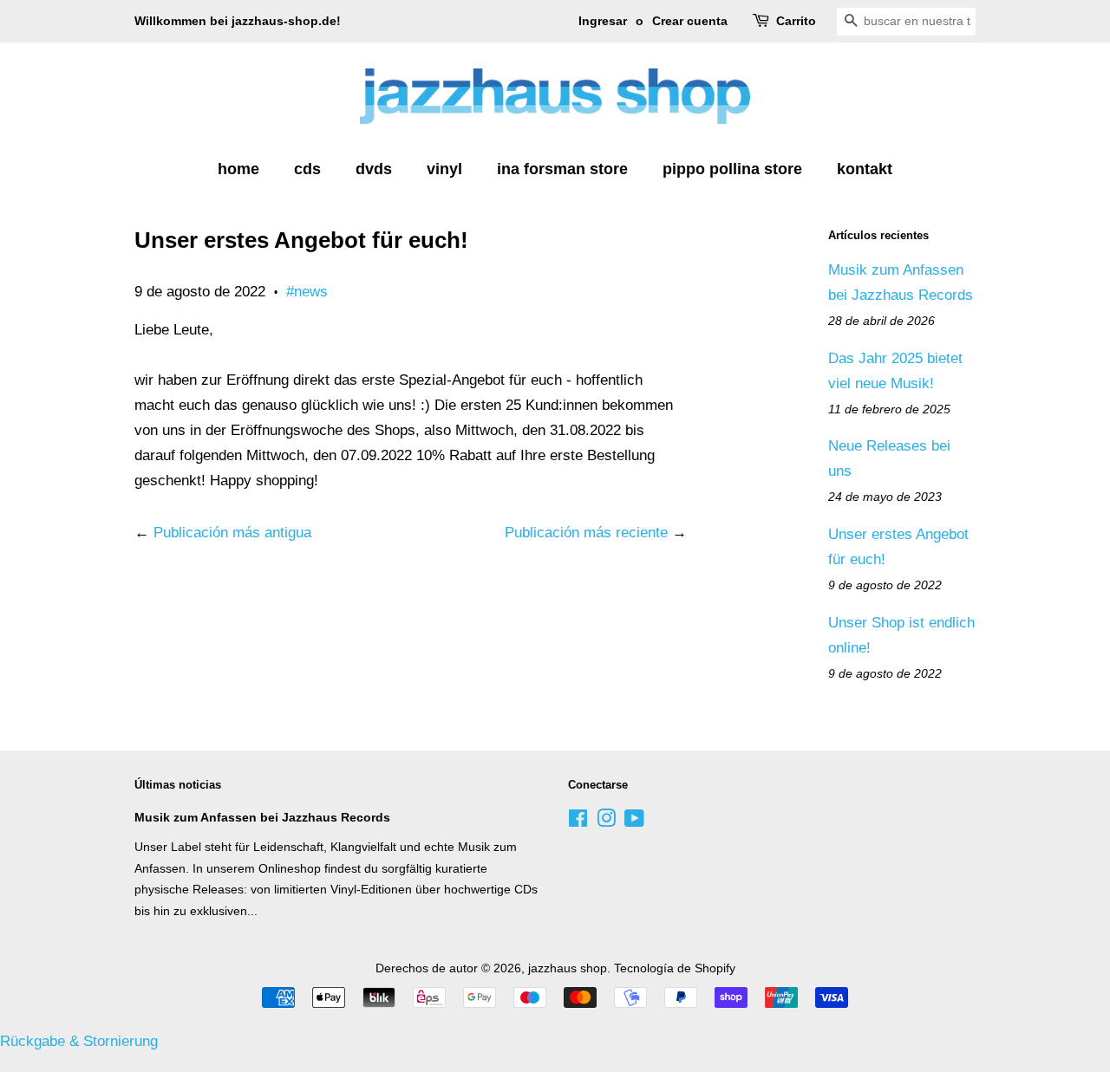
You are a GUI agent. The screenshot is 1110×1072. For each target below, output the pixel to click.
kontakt (864, 169)
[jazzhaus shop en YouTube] (634, 821)
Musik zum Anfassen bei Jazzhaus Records (262, 817)
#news (307, 291)
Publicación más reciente (586, 532)
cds (307, 169)
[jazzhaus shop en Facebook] (578, 821)
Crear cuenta (690, 21)
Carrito (796, 21)
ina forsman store (562, 169)
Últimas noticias (177, 784)
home (238, 169)
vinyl (444, 169)
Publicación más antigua (232, 532)
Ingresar (602, 21)
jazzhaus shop (567, 968)
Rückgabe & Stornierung (79, 1041)
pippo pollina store (732, 169)
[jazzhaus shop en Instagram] (606, 821)
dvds (374, 169)
